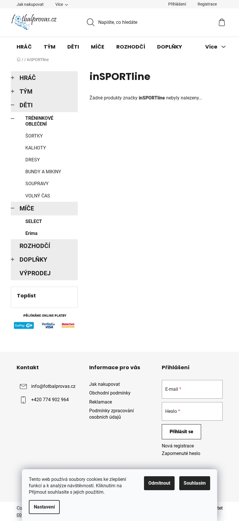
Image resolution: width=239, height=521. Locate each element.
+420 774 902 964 (50, 400)
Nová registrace (178, 446)
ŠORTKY (34, 136)
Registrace (207, 4)
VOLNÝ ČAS (37, 196)
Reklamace (100, 402)
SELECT (33, 221)
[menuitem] (24, 47)
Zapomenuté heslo (181, 453)
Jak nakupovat (30, 4)
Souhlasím (195, 483)
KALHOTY (35, 148)
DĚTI (26, 105)
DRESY (32, 160)
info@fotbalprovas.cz (53, 386)
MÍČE (27, 208)
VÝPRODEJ (35, 273)
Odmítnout (159, 483)
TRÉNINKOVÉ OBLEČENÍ (39, 120)
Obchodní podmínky (110, 393)
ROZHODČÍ (35, 245)
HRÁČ (28, 77)
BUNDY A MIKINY (43, 171)
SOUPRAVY (37, 183)
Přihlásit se (181, 431)
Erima (31, 233)
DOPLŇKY (33, 259)
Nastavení (44, 507)
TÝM (26, 91)
